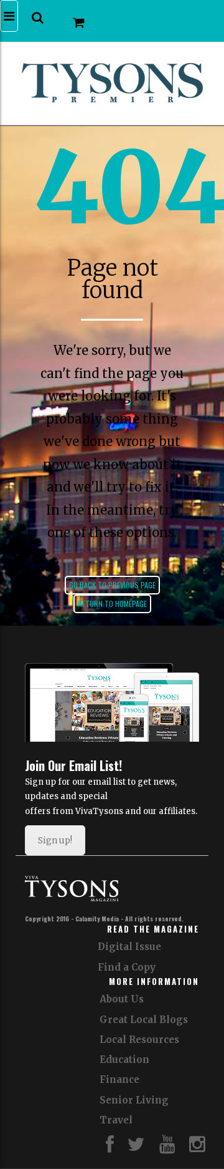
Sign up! (55, 840)
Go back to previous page (112, 585)
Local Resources (139, 1039)
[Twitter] (136, 1147)
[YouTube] (167, 1147)
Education (124, 1059)
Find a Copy (127, 967)
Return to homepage (112, 603)
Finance (119, 1079)
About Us (122, 999)
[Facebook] (110, 1147)
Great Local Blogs (144, 1020)
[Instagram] (197, 1147)
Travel (116, 1120)
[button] (37, 18)
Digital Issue (129, 947)
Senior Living (134, 1100)
